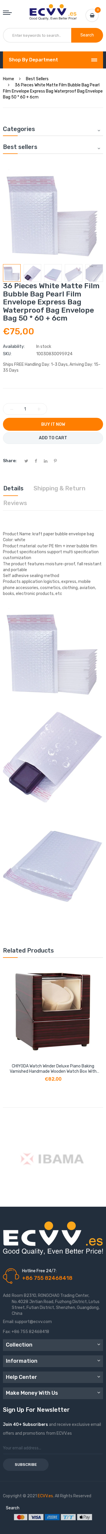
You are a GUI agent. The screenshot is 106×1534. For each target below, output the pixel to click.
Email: (8, 1321)
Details (13, 488)
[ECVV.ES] (53, 10)
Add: (7, 1295)
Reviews (15, 503)
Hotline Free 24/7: (39, 1270)
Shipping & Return (59, 488)
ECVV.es (45, 1495)
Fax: (7, 1331)
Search (12, 1508)
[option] (11, 273)
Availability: (14, 346)
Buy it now (53, 424)
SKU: (7, 353)
